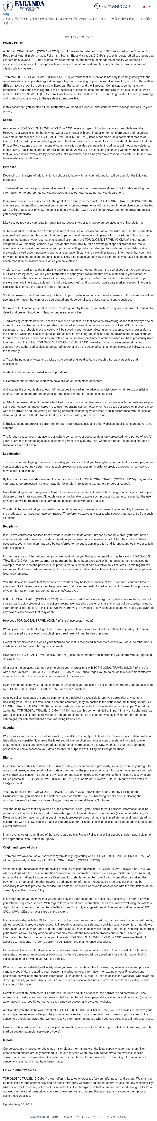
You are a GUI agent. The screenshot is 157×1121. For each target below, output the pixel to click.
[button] (114, 6)
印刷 (6, 14)
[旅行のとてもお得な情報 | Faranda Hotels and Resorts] (24, 6)
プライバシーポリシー (89, 1117)
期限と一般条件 (62, 1117)
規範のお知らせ (39, 1117)
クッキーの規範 (117, 1117)
